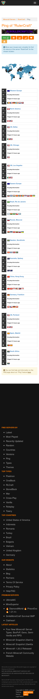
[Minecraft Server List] (3, 2)
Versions (10, 454)
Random (10, 445)
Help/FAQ (10, 590)
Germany (10, 554)
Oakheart (10, 620)
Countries (10, 449)
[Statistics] (19, 38)
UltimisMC (11, 599)
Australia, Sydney (16, 258)
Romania (10, 528)
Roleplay (10, 506)
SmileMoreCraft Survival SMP (20, 616)
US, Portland (14, 315)
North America (15, 109)
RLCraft (9, 484)
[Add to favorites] (31, 38)
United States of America (18, 519)
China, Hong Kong (17, 276)
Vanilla (9, 502)
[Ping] (25, 38)
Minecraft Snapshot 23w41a (19, 639)
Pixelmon (10, 476)
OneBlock (10, 480)
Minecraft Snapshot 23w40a (19, 644)
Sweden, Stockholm (17, 240)
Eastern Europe (15, 183)
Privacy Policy (12, 586)
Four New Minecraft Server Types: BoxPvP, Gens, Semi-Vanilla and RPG (20, 632)
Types (9, 462)
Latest (9, 432)
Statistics (10, 569)
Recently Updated (14, 441)
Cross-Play (11, 497)
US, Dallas (14, 127)
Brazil (8, 537)
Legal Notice (20, 696)
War (8, 493)
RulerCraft (21, 19)
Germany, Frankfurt (17, 294)
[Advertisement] (19, 12)
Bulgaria (10, 541)
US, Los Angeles (16, 165)
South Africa (14, 351)
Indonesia (10, 524)
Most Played (12, 436)
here (29, 372)
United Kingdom (13, 550)
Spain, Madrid (15, 333)
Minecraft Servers (9, 19)
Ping (8, 458)
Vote (4, 38)
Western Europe (16, 90)
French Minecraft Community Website (20, 654)
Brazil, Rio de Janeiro (18, 202)
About (9, 564)
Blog (8, 573)
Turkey (9, 533)
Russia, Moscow (16, 220)
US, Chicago (14, 145)
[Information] (13, 38)
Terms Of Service (14, 582)
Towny (9, 511)
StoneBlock (11, 489)
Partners (10, 577)
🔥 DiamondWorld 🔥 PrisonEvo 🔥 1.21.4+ (21, 610)
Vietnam (10, 546)
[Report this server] (4, 41)
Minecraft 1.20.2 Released (18, 648)
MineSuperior (12, 604)
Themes (10, 467)
